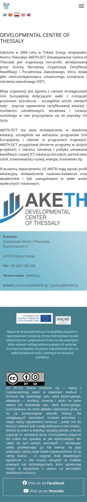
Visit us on (45, 483)
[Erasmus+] (34, 320)
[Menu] (81, 6)
